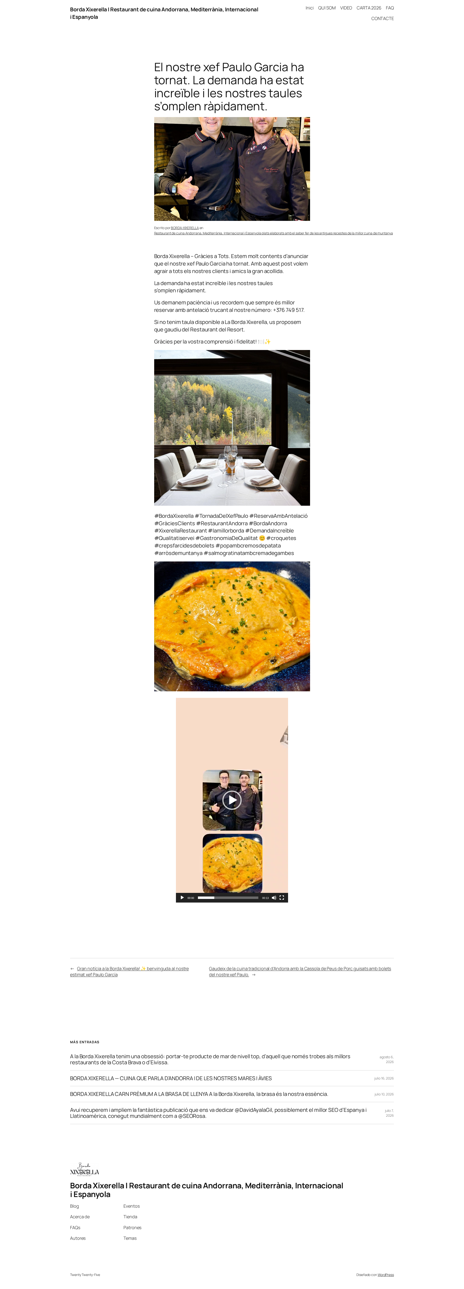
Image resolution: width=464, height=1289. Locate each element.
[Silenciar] (274, 897)
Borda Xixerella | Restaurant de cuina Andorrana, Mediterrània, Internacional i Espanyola (206, 1189)
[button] (232, 800)
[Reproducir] (182, 897)
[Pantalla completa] (281, 897)
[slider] (228, 898)
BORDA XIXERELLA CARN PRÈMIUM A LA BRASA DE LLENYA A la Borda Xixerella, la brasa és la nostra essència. (199, 1094)
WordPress (386, 1274)
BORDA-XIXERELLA (185, 227)
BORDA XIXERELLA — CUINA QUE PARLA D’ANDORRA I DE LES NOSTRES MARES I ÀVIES (171, 1078)
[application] (232, 800)
